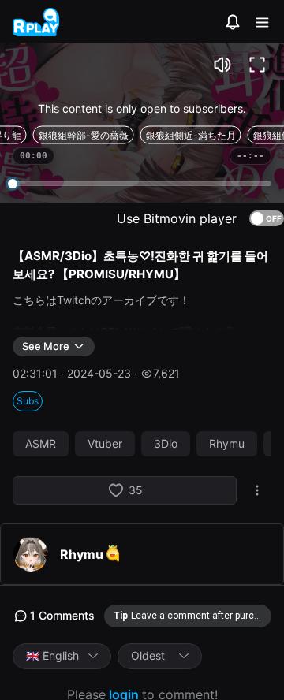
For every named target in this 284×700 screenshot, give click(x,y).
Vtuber (105, 444)
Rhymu (227, 444)
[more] (257, 490)
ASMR (40, 444)
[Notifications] (232, 22)
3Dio (166, 444)
